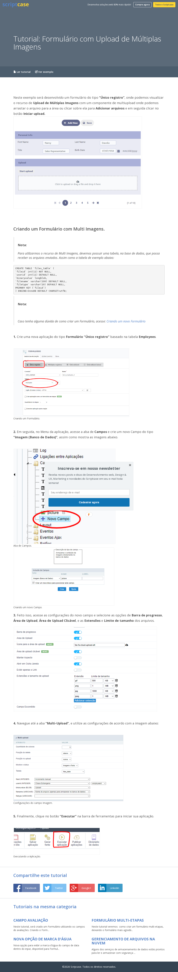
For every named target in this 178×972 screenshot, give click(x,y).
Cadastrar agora (89, 502)
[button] (89, 468)
